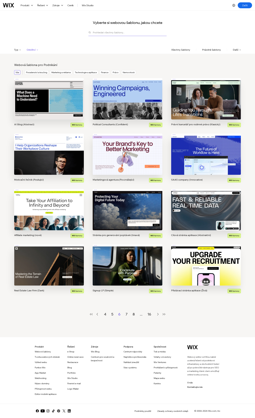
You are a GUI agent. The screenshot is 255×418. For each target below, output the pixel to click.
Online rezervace (75, 357)
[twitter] (64, 411)
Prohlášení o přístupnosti (166, 367)
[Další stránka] (158, 314)
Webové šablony (43, 351)
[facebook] (37, 411)
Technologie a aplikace (86, 72)
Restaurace (72, 362)
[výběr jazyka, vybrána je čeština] (233, 5)
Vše (17, 72)
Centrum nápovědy (133, 351)
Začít (245, 5)
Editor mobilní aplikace (46, 394)
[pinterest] (58, 411)
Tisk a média (160, 351)
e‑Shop (70, 351)
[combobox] (130, 32)
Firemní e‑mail (74, 383)
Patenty (157, 373)
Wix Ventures (160, 362)
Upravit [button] (49, 96)
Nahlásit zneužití (131, 362)
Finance (104, 72)
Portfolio (71, 373)
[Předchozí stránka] (97, 314)
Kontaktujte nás (195, 387)
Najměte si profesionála (135, 357)
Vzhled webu (41, 362)
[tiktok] (53, 411)
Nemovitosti (129, 72)
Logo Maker (73, 388)
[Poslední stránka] (164, 314)
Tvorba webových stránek (47, 357)
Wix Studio (88, 5)
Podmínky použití (142, 411)
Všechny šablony (180, 49)
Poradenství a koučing (36, 72)
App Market (40, 373)
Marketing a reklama (61, 72)
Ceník (70, 5)
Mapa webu (159, 378)
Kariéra (157, 383)
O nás (190, 382)
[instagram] (48, 411)
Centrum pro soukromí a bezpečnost (102, 359)
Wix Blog (95, 351)
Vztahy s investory (162, 357)
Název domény (42, 383)
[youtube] (42, 411)
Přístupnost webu (43, 388)
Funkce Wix (40, 367)
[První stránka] (91, 314)
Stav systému (130, 367)
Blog (69, 367)
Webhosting (40, 378)
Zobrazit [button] (49, 104)
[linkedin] (69, 411)
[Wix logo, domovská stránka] (8, 5)
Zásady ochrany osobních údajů (172, 411)
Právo (115, 72)
